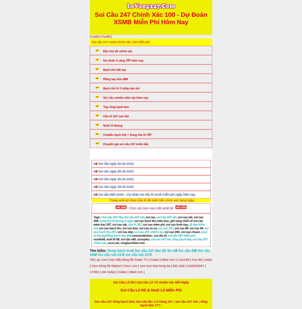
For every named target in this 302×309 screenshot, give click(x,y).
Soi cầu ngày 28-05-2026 (116, 187)
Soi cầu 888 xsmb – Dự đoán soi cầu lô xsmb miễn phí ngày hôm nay (146, 194)
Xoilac (154, 260)
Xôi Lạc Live (98, 260)
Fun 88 (197, 260)
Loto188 (183, 260)
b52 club (179, 266)
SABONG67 (195, 266)
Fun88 (94, 36)
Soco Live (130, 266)
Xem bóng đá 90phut (106, 266)
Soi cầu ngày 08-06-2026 (116, 171)
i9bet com (168, 260)
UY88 (94, 272)
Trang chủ (102, 155)
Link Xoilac (108, 272)
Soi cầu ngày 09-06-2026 (116, 163)
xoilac (208, 260)
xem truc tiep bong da (155, 266)
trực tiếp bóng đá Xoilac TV (129, 260)
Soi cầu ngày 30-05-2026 (116, 179)
